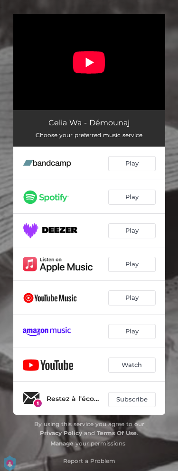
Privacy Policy (61, 432)
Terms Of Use (117, 432)
